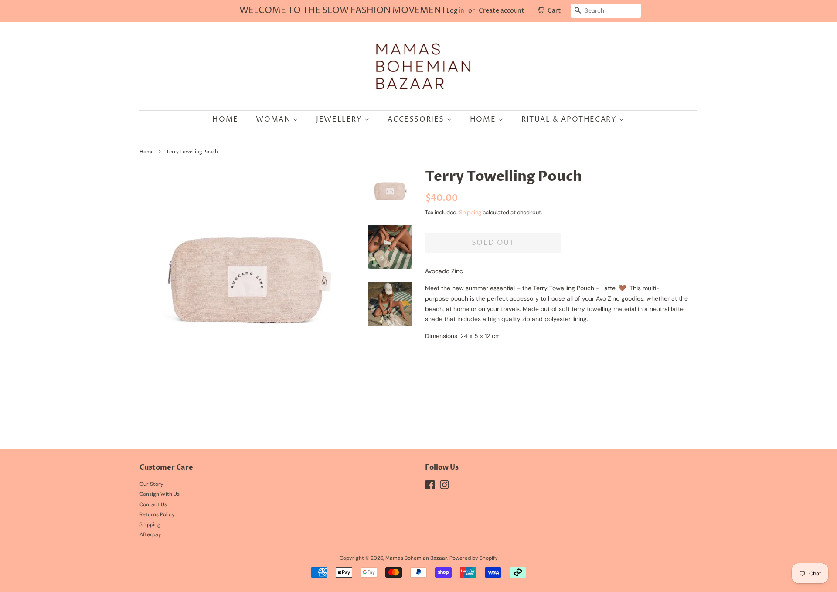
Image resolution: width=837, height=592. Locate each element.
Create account (501, 11)
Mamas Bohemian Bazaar (416, 558)
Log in (455, 11)
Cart (554, 11)
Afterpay (150, 534)
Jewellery (340, 119)
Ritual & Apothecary (570, 119)
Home (225, 119)
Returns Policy (157, 514)
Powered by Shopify (473, 558)
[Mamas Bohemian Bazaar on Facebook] (430, 487)
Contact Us (153, 504)
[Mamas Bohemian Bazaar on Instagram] (444, 487)
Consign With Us (160, 494)
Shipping (470, 212)
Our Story (151, 483)
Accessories (417, 119)
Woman (274, 119)
